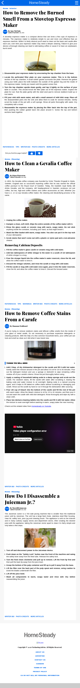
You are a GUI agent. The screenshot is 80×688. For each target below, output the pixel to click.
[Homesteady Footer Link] (40, 636)
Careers (40, 664)
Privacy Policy (40, 671)
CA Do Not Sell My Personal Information (40, 675)
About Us (40, 652)
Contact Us (40, 660)
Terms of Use (40, 667)
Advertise (40, 656)
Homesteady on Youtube (41, 406)
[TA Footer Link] (40, 642)
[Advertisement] (20, 130)
